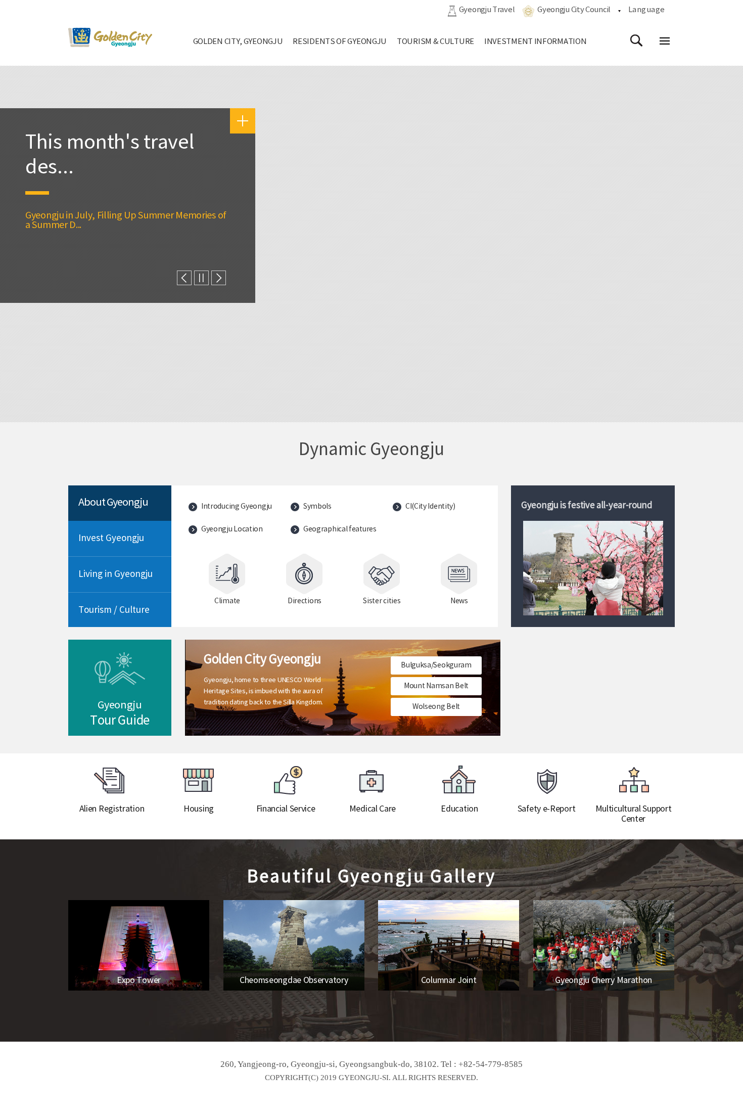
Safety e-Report (547, 809)
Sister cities (381, 601)
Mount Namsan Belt (436, 686)
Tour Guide (120, 714)
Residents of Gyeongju (340, 41)
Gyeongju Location (232, 529)
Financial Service (285, 809)
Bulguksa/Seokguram (436, 665)
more (242, 120)
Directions (304, 601)
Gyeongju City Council (574, 10)
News (459, 601)
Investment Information (535, 41)
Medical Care (372, 809)
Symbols (317, 507)
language (646, 10)
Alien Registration (112, 809)
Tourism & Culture (435, 41)
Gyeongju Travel (487, 10)
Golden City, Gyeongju (238, 41)
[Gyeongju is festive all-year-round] (593, 568)
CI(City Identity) (430, 507)
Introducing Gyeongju (236, 507)
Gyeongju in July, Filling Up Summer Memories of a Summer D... (125, 220)
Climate (227, 601)
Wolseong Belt (436, 707)
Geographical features (340, 529)
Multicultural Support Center (633, 814)
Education (459, 809)
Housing (198, 809)
